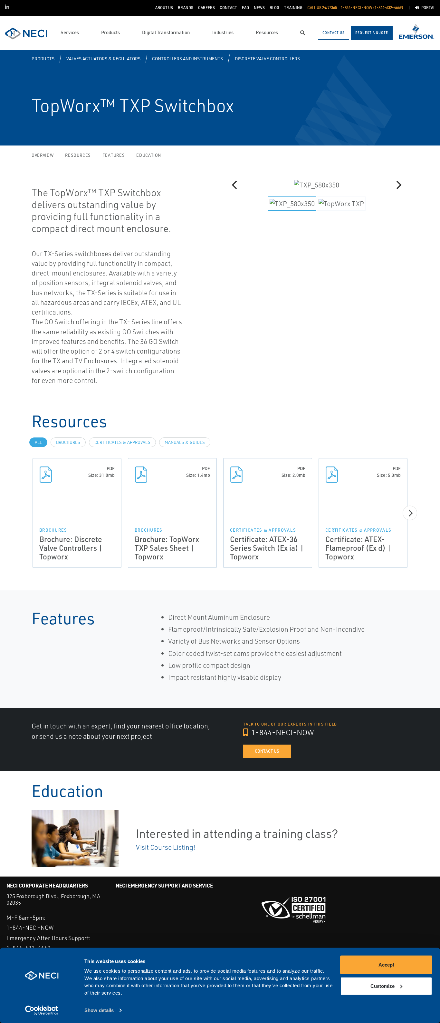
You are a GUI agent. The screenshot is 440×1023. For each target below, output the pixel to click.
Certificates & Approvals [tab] (122, 442)
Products (43, 58)
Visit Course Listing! (165, 847)
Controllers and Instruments (187, 58)
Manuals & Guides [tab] (185, 442)
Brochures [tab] (68, 442)
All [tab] (38, 442)
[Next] (398, 185)
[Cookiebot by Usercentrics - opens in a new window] (42, 1010)
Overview (42, 155)
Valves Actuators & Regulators (103, 58)
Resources (78, 155)
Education (148, 155)
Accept (386, 965)
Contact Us (267, 751)
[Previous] (235, 185)
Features (113, 155)
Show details (99, 1010)
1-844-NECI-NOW (282, 732)
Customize (382, 985)
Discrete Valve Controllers (267, 58)
